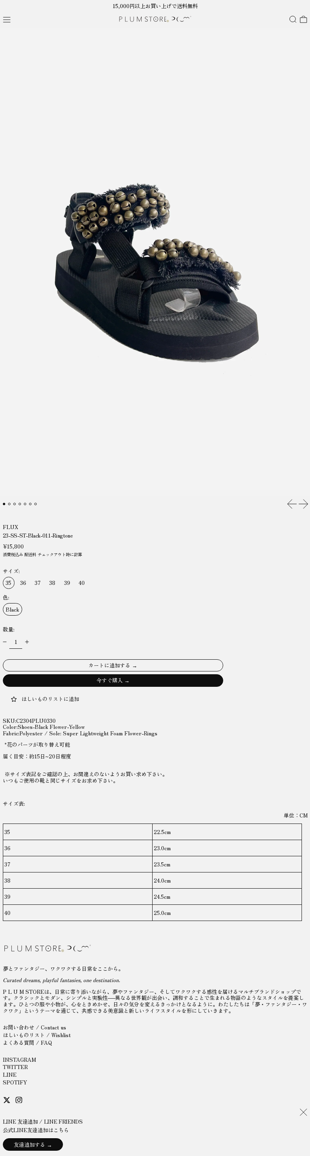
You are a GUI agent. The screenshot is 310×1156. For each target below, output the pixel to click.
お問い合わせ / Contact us (34, 1027)
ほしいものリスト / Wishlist (37, 1035)
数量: (9, 629)
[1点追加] (26, 641)
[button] (293, 19)
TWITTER (15, 1067)
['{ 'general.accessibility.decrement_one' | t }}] (4, 641)
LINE (10, 1074)
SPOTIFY (15, 1082)
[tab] (4, 504)
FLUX (10, 527)
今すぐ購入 (109, 680)
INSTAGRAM (19, 1059)
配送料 (30, 554)
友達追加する (29, 1144)
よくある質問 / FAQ (27, 1042)
